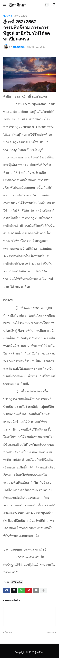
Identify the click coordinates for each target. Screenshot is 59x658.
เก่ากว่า (50, 632)
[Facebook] (6, 590)
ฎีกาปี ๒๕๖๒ (20, 16)
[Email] (36, 590)
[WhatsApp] (21, 590)
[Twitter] (14, 590)
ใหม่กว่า (9, 632)
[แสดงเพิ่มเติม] (43, 590)
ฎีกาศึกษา (18, 4)
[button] (4, 5)
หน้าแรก (7, 16)
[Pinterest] (28, 590)
